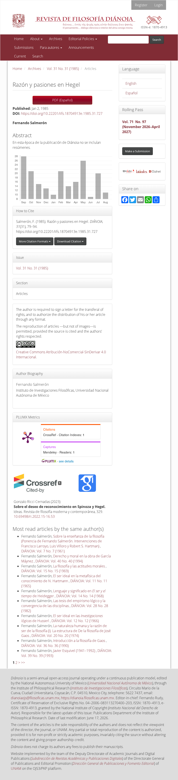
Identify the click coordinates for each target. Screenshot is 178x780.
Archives (55, 38)
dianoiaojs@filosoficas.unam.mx (35, 697)
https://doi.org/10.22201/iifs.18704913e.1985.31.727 (61, 113)
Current (20, 56)
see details (66, 461)
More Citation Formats (34, 241)
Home (19, 38)
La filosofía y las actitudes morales (79, 566)
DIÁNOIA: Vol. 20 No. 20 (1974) (55, 635)
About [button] (35, 38)
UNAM (16, 768)
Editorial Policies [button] (82, 38)
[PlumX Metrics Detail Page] (28, 437)
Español (131, 93)
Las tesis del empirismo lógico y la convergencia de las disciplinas (63, 603)
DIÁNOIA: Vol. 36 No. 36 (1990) (45, 645)
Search (37, 56)
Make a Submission (137, 151)
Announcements (81, 47)
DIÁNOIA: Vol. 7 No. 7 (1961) (43, 551)
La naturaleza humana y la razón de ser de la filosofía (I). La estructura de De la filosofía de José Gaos (66, 630)
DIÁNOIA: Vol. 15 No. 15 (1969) (45, 571)
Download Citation (69, 241)
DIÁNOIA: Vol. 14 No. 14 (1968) (80, 596)
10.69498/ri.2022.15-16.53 (34, 516)
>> (23, 662)
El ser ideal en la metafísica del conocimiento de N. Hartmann (61, 578)
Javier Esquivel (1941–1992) (74, 650)
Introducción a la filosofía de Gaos (79, 640)
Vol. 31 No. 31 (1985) (63, 68)
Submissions (23, 47)
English (130, 83)
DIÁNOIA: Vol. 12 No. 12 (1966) (75, 620)
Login (158, 5)
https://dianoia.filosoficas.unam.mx (87, 697)
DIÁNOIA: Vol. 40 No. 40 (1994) (59, 561)
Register (141, 5)
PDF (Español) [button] (62, 100)
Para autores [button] (50, 47)
